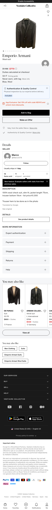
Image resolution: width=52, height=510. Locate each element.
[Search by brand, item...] (4, 5)
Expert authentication (16, 233)
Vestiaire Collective (14, 399)
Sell (6, 387)
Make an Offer (26, 119)
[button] (47, 5)
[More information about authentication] (47, 88)
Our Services (10, 376)
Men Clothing (9, 348)
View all (26, 332)
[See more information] (48, 103)
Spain (41, 497)
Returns (9, 260)
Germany (35, 497)
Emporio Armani (16, 56)
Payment (10, 242)
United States (26, 497)
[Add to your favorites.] (22, 311)
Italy (46, 497)
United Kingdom (15, 497)
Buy (5, 381)
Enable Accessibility (26, 1)
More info (26, 79)
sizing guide (13, 76)
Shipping (10, 251)
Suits (23, 348)
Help (8, 269)
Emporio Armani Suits (13, 355)
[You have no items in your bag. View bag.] (47, 5)
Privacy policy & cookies (25, 435)
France (6, 497)
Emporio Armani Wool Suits (15, 361)
